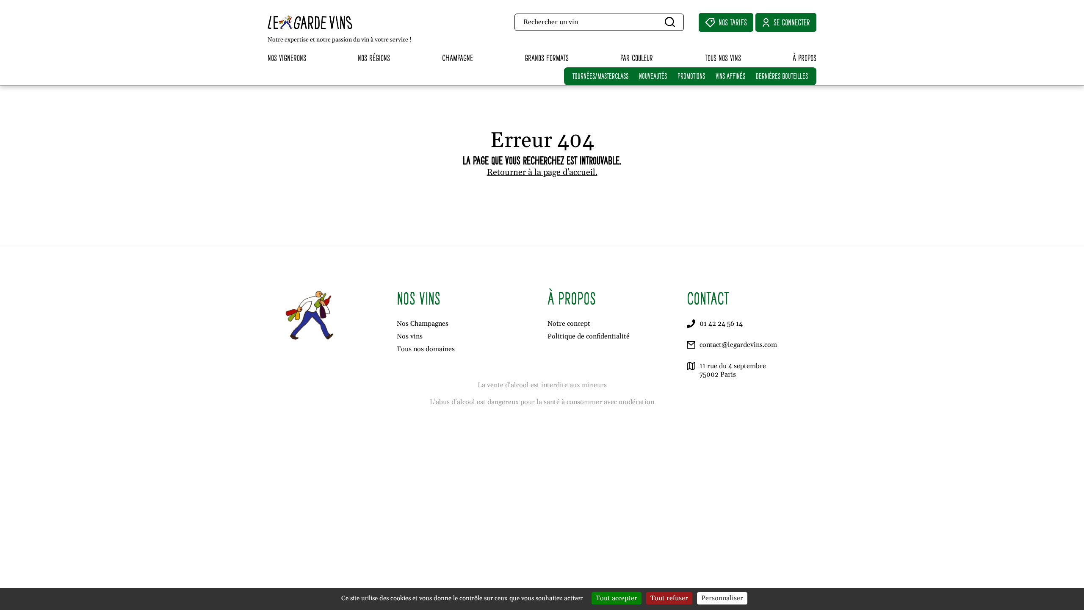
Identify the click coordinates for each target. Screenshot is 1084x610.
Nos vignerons (287, 58)
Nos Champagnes (422, 323)
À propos (804, 58)
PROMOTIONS (691, 76)
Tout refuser (669, 598)
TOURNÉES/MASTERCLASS (600, 76)
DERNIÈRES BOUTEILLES (782, 76)
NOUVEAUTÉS (653, 76)
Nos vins (410, 336)
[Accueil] (328, 22)
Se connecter (792, 22)
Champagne (457, 58)
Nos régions (374, 58)
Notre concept (569, 323)
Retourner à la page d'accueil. (542, 172)
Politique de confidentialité (589, 336)
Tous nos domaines (426, 349)
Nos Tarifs (733, 22)
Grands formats (547, 58)
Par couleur (636, 58)
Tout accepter (616, 598)
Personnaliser (722, 598)
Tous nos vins (723, 58)
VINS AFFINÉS (730, 76)
